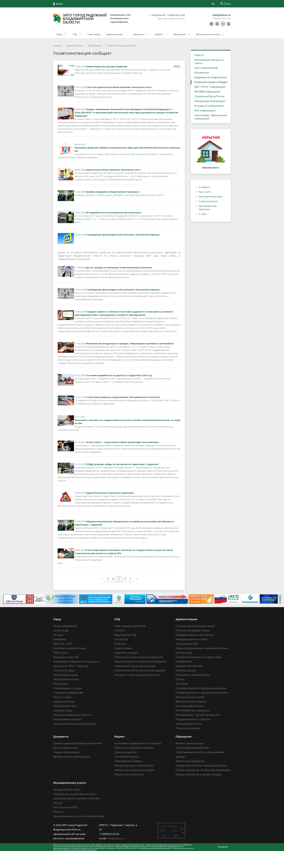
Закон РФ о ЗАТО (62, 643)
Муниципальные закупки (190, 697)
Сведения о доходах (125, 652)
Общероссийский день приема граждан (199, 774)
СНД (74, 34)
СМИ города (60, 652)
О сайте (202, 214)
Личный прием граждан (189, 743)
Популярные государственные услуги (74, 794)
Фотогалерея (60, 683)
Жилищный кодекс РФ (66, 657)
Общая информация (65, 626)
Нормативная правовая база (192, 747)
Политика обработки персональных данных (139, 670)
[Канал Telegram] (223, 23)
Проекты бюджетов (125, 752)
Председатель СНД (125, 634)
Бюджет (159, 34)
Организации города (65, 674)
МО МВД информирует (207, 91)
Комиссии (120, 643)
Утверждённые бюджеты (128, 761)
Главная (57, 45)
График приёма (123, 648)
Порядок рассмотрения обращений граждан (201, 765)
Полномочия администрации (193, 630)
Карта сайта (205, 191)
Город (59, 34)
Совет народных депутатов (129, 626)
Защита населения (64, 701)
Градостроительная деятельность (72, 714)
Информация (94, 45)
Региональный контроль (190, 706)
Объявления (201, 72)
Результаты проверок (188, 728)
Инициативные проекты (67, 719)
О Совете (119, 630)
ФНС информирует (205, 110)
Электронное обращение (190, 761)
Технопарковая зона (65, 706)
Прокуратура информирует (210, 101)
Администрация (114, 34)
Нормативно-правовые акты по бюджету (137, 743)
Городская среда (62, 710)
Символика (59, 639)
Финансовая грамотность (129, 774)
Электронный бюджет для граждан (134, 770)
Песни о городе (62, 697)
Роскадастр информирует (209, 105)
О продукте (204, 187)
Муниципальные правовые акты (72, 756)
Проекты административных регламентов (77, 743)
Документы (139, 34)
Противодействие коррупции (192, 710)
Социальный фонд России (209, 96)
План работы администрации (193, 674)
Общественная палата (66, 679)
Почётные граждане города (69, 648)
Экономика (182, 683)
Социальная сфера (64, 670)
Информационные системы (191, 639)
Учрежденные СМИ (187, 643)
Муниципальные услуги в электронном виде (78, 816)
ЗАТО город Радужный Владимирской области (97, 18)
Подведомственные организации (195, 634)
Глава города (93, 34)
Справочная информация (68, 692)
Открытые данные (208, 201)
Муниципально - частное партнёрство (198, 714)
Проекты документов (65, 747)
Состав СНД (121, 639)
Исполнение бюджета (126, 756)
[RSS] (228, 23)
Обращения (179, 34)
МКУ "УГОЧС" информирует (210, 86)
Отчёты (180, 679)
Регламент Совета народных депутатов (136, 674)
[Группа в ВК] (211, 23)
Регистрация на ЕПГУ (65, 807)
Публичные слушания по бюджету (134, 747)
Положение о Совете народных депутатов (138, 657)
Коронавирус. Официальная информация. (210, 117)
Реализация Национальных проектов (74, 723)
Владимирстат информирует (210, 77)
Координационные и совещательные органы (202, 692)
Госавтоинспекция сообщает (121, 45)
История (58, 634)
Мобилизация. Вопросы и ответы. (209, 61)
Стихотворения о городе (67, 688)
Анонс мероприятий (206, 67)
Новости (199, 55)
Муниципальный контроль (191, 701)
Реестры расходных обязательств (133, 765)
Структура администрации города (195, 626)
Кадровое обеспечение (189, 666)
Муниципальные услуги (208, 34)
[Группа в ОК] (217, 23)
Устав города (60, 630)
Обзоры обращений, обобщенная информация (203, 770)
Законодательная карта (211, 196)
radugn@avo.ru (221, 15)
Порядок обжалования (66, 752)
